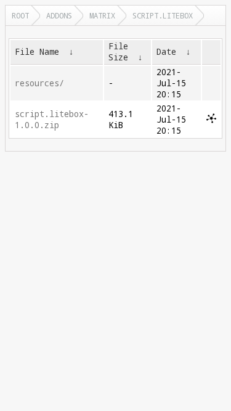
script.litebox (162, 15)
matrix (102, 15)
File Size (118, 52)
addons (59, 15)
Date (166, 51)
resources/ (39, 83)
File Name (37, 51)
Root (20, 15)
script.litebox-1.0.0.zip (52, 119)
